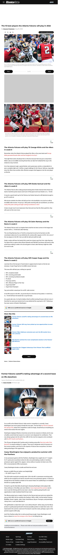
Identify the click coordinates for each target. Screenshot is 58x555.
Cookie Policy (19, 542)
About (7, 537)
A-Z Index (8, 544)
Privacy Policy (43, 539)
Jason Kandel (7, 382)
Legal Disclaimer (32, 542)
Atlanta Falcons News (14, 361)
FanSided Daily (20, 539)
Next (49, 71)
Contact (29, 537)
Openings (18, 537)
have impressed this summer (39, 488)
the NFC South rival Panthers (15, 439)
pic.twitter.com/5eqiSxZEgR (24, 471)
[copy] (13, 32)
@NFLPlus (13, 471)
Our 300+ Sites (43, 537)
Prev (8, 71)
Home (5, 361)
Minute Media (9, 548)
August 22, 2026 (16, 473)
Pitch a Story (30, 539)
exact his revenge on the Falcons (23, 516)
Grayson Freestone (8, 29)
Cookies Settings (20, 544)
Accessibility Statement (45, 542)
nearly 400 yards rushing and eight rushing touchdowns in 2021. (22, 204)
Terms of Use (9, 542)
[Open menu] (4, 2)
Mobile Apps (9, 539)
